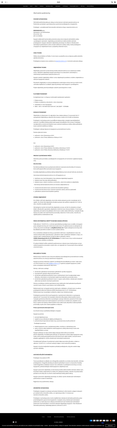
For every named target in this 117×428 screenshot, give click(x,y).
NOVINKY (25, 6)
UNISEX (42, 6)
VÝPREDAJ (65, 6)
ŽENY (36, 6)
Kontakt (49, 416)
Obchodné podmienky (59, 416)
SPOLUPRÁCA (90, 6)
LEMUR (60, 422)
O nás (43, 416)
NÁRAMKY (57, 6)
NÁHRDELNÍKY (49, 6)
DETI (31, 6)
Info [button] (103, 425)
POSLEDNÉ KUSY (74, 6)
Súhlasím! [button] (110, 425)
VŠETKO (83, 6)
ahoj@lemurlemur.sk (54, 263)
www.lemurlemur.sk (61, 61)
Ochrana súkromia (71, 416)
